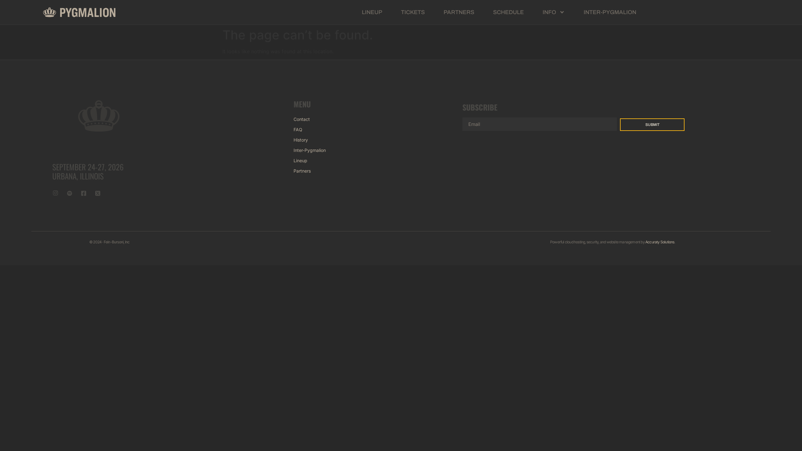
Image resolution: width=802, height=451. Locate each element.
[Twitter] (97, 193)
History (301, 140)
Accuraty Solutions (659, 242)
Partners (459, 12)
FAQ (298, 129)
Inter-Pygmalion (610, 12)
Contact (302, 119)
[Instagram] (55, 193)
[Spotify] (69, 193)
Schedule (508, 12)
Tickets (413, 12)
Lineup (372, 12)
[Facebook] (83, 193)
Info (549, 12)
